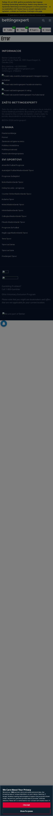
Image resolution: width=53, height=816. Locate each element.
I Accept (26, 805)
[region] (26, 800)
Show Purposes (26, 811)
